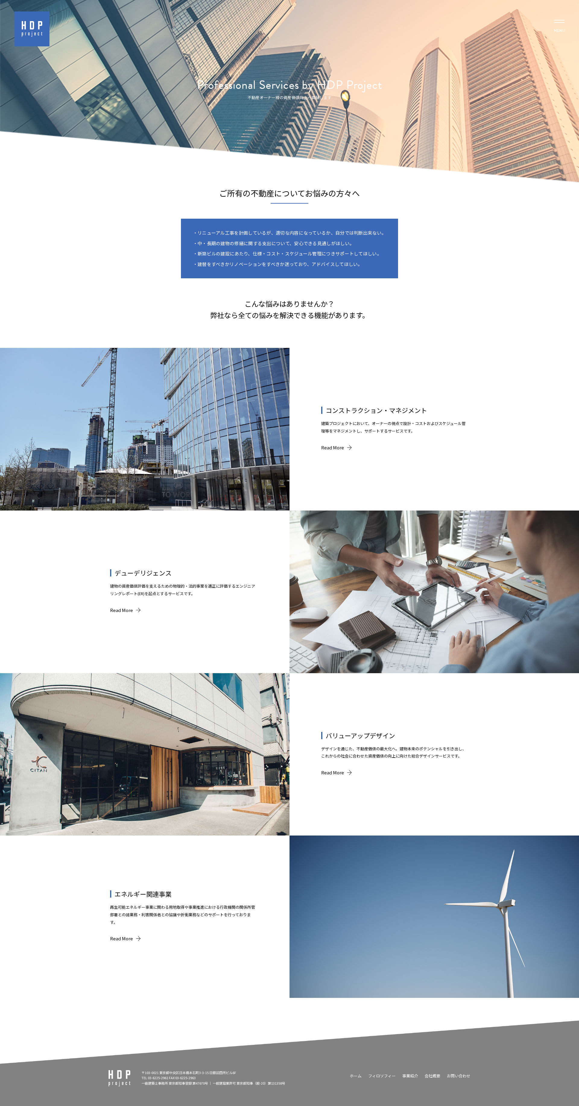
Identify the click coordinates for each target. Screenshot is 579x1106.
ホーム (356, 1076)
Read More (332, 447)
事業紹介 (410, 1076)
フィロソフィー (382, 1076)
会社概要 (432, 1076)
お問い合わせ (458, 1076)
